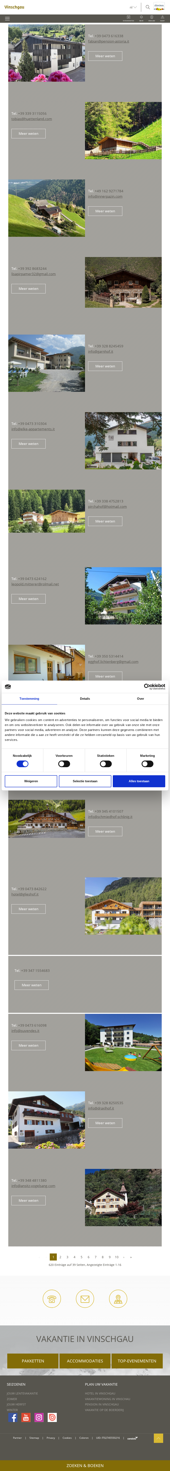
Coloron (84, 1438)
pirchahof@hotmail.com (107, 506)
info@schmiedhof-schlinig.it (110, 816)
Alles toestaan (139, 781)
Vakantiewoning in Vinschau (107, 1399)
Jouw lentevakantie (22, 1393)
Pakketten (33, 1361)
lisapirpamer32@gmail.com (33, 273)
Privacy (51, 1438)
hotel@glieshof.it (25, 894)
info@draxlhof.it (101, 1108)
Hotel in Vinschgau (100, 1393)
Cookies (67, 1438)
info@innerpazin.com (105, 196)
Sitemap (34, 1438)
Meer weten (105, 56)
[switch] (64, 764)
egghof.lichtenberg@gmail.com (113, 661)
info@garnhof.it (100, 351)
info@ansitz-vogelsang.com (33, 1185)
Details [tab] (85, 698)
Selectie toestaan (85, 781)
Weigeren (31, 781)
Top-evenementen (137, 1361)
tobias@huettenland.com (31, 118)
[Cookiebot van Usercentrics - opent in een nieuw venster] (147, 687)
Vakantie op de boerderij (104, 1410)
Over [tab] (140, 698)
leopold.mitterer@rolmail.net (35, 584)
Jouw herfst (16, 1404)
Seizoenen (16, 1384)
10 (117, 1257)
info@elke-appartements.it (33, 429)
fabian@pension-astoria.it (108, 41)
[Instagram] (39, 1417)
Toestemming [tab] (29, 698)
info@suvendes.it (25, 1030)
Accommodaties (85, 1361)
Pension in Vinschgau (102, 1404)
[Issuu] (52, 1417)
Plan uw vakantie (101, 1384)
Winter (12, 1410)
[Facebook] (12, 1417)
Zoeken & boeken (85, 1465)
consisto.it (133, 1438)
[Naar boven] (158, 1438)
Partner (17, 1438)
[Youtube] (25, 1417)
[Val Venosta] (65, 7)
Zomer (12, 1399)
